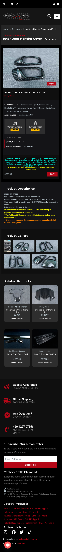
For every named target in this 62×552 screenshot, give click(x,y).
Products (16, 29)
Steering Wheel (14, 307)
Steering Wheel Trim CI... (17, 311)
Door (6, 96)
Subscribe (30, 464)
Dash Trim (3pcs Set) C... (17, 355)
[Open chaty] (7, 544)
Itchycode (21, 543)
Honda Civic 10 (17, 318)
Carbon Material (14, 127)
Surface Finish (35, 127)
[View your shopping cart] (58, 4)
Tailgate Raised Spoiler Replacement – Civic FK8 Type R (29, 523)
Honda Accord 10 (45, 363)
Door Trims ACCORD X (44, 354)
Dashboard (13, 351)
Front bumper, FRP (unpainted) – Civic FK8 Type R (26, 508)
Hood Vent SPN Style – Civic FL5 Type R (21, 519)
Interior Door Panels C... (45, 311)
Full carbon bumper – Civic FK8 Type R (21, 512)
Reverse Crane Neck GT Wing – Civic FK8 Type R (25, 516)
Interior (12, 96)
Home (5, 29)
